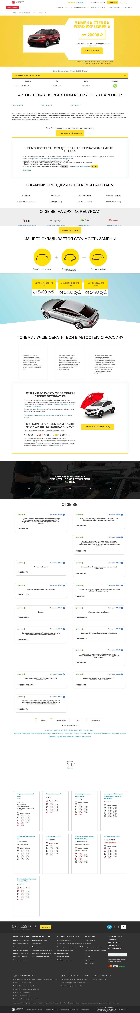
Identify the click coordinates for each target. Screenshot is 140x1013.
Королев (60, 733)
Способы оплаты (85, 1009)
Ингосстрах (41, 409)
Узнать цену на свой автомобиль (70, 133)
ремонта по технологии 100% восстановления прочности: (52, 159)
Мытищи (83, 733)
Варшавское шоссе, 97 (53, 794)
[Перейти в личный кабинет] (125, 2)
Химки (91, 730)
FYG (55, 195)
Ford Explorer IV (46, 105)
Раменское (52, 736)
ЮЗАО (86, 730)
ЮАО (80, 730)
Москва (43, 720)
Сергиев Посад (61, 736)
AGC (26, 195)
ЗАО (51, 730)
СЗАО (56, 730)
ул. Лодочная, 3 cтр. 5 (53, 836)
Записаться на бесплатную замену (97, 427)
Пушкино (122, 733)
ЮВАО (76, 730)
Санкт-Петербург (61, 720)
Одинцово (97, 733)
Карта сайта (113, 945)
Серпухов (70, 736)
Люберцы (76, 733)
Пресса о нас (114, 942)
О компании (90, 936)
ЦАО (46, 730)
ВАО (70, 730)
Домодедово (25, 733)
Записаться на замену (92, 50)
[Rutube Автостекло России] (124, 929)
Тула (78, 720)
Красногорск (68, 733)
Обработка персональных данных (69, 1009)
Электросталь (86, 736)
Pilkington (26, 202)
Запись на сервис (12, 7)
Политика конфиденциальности (34, 1009)
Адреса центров (114, 7)
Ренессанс (52, 409)
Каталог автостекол (98, 7)
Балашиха (17, 733)
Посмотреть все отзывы (70, 230)
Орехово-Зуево (106, 733)
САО (60, 730)
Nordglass (113, 195)
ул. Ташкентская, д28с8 (112, 836)
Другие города (95, 720)
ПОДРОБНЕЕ (27, 170)
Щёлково (77, 736)
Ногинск (90, 733)
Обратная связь (115, 936)
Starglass (113, 202)
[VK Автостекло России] (116, 927)
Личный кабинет (115, 948)
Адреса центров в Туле (102, 976)
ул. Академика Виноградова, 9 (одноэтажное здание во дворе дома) (113, 796)
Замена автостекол (63, 7)
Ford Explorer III (17, 105)
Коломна (54, 733)
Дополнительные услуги (68, 936)
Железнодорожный (36, 733)
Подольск (115, 733)
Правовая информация (52, 1009)
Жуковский (46, 733)
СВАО (65, 730)
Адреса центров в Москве (24, 976)
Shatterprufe (84, 202)
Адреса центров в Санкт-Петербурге (75, 976)
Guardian (84, 195)
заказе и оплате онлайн (82, 166)
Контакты (127, 7)
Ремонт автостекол (80, 7)
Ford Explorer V (75, 105)
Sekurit (55, 202)
